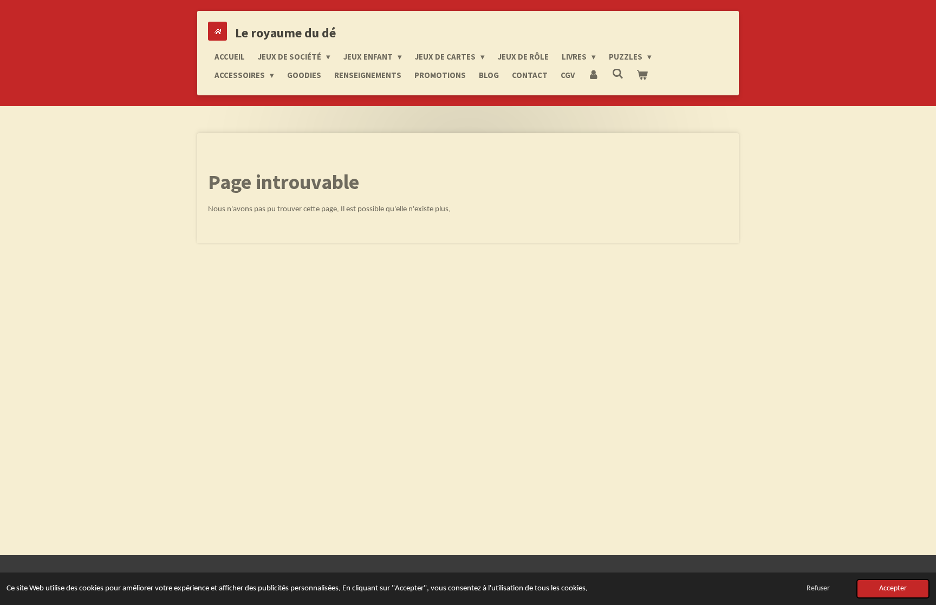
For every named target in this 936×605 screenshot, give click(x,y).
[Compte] (593, 75)
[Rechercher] (618, 74)
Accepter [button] (893, 588)
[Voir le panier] (642, 75)
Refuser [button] (818, 588)
